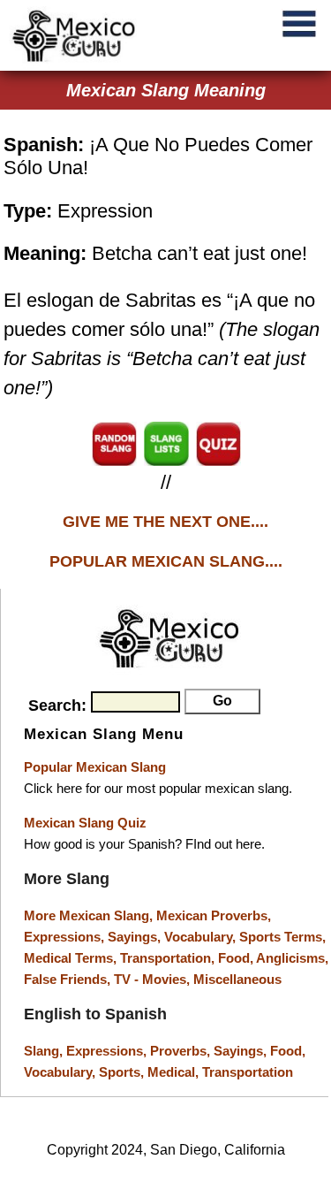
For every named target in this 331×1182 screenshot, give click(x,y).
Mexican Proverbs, (213, 915)
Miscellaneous (237, 979)
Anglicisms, (292, 957)
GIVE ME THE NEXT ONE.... (165, 521)
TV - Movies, (153, 979)
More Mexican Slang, (90, 915)
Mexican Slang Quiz (85, 822)
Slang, (45, 1050)
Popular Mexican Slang (95, 766)
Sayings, (136, 936)
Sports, (123, 1071)
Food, (237, 957)
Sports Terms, (282, 936)
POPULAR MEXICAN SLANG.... (165, 561)
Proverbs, (182, 1050)
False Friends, (69, 979)
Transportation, (169, 957)
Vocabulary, (201, 936)
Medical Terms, (72, 957)
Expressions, (64, 936)
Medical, (174, 1071)
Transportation (247, 1071)
